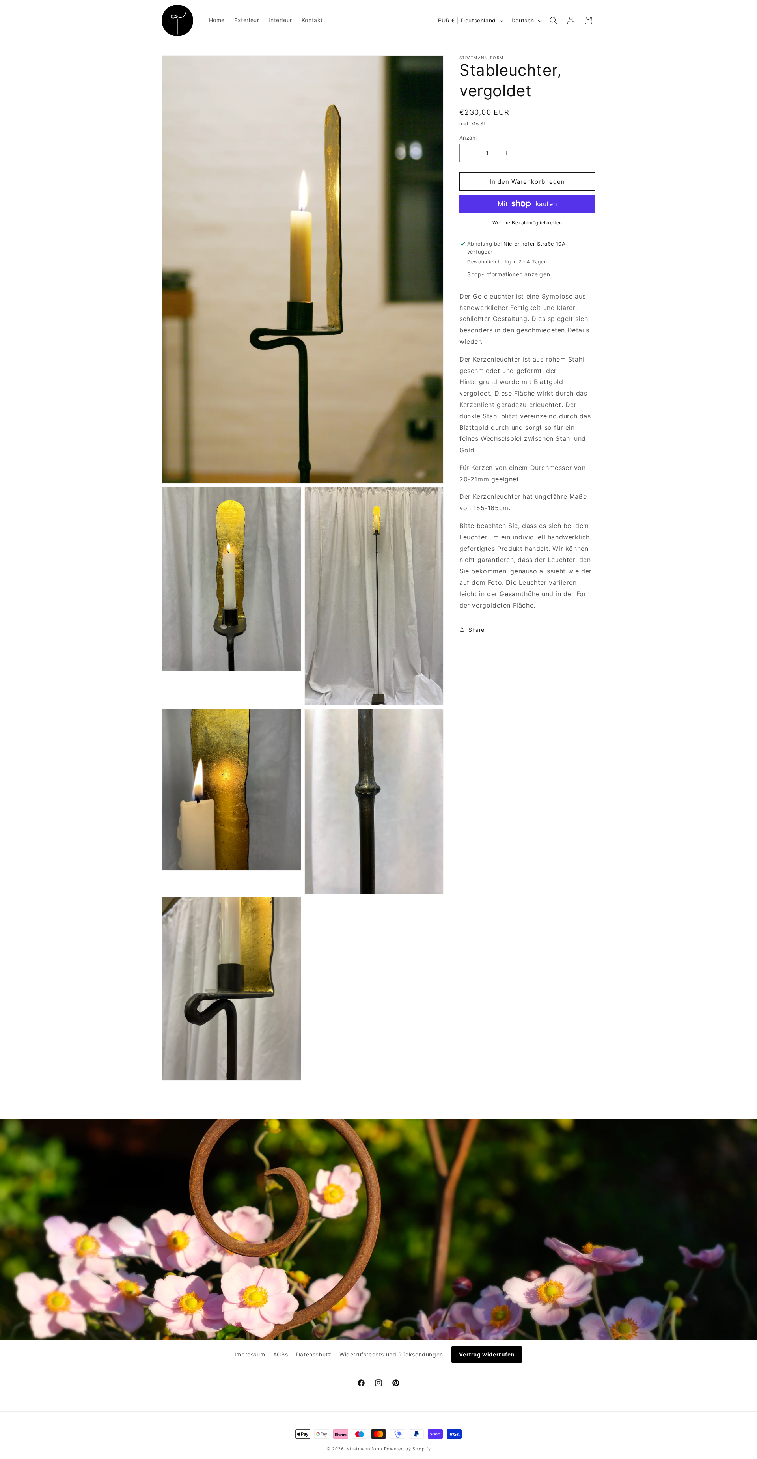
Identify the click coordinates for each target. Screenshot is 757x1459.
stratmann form (364, 1449)
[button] (553, 20)
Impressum (250, 1354)
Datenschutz (314, 1354)
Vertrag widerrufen (487, 1354)
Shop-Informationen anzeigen (508, 274)
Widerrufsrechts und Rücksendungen (391, 1354)
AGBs (280, 1354)
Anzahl (468, 137)
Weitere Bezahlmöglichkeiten (527, 223)
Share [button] (476, 629)
